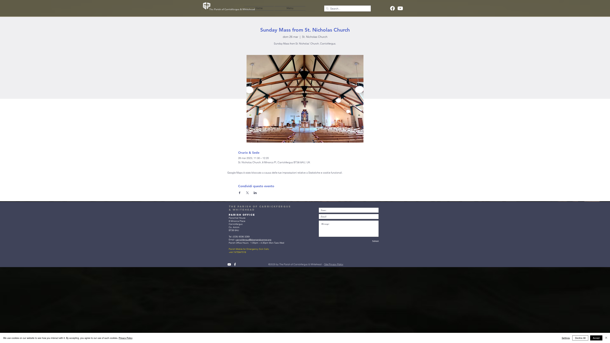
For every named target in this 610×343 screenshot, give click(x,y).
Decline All (580, 338)
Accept (596, 338)
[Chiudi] (606, 337)
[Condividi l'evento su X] (247, 193)
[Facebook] (392, 8)
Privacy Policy (125, 338)
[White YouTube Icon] (229, 264)
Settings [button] (566, 338)
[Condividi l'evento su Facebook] (239, 193)
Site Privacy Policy (333, 264)
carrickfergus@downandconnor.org (253, 239)
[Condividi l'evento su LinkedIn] (255, 193)
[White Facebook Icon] (235, 264)
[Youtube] (400, 8)
